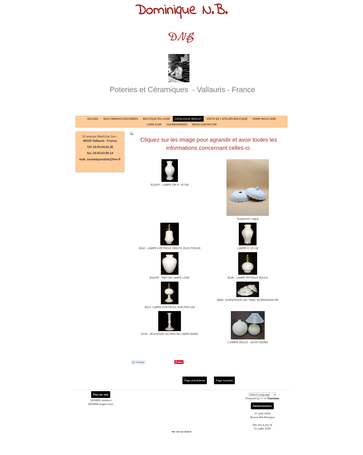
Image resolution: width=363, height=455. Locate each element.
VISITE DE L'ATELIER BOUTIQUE (227, 118)
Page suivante (224, 380)
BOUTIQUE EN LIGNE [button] (156, 118)
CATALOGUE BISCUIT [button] (188, 118)
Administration (262, 405)
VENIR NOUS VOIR (264, 118)
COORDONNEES (176, 124)
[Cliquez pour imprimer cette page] (131, 133)
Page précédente (194, 380)
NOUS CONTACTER (204, 124)
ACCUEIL (93, 118)
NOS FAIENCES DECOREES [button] (120, 118)
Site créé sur (182, 432)
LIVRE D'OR (154, 124)
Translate (273, 398)
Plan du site (100, 394)
